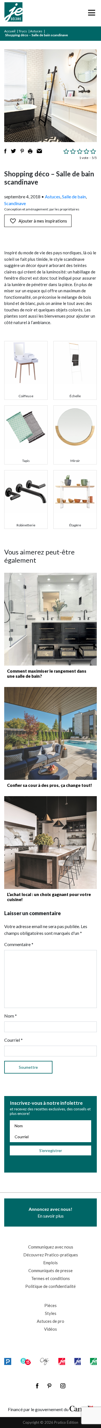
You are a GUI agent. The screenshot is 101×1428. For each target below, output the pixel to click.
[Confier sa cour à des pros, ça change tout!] (50, 733)
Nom (10, 1015)
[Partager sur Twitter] (13, 151)
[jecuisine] (61, 1361)
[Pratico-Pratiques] (7, 1361)
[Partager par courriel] (39, 151)
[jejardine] (93, 1361)
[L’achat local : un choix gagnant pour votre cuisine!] (50, 842)
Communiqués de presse (50, 1270)
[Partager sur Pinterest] (22, 151)
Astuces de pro (50, 1321)
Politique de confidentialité (50, 1286)
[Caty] (44, 1361)
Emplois (50, 1262)
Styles (50, 1313)
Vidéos (50, 1329)
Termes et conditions (50, 1278)
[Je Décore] (13, 13)
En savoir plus (50, 1212)
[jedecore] (77, 1361)
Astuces (36, 31)
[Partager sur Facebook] (5, 151)
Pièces (50, 1305)
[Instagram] (62, 1385)
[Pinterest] (49, 1385)
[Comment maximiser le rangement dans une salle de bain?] (50, 619)
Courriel (13, 1040)
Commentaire (18, 944)
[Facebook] (37, 1385)
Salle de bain (74, 196)
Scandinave (15, 203)
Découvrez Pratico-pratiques (50, 1254)
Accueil (9, 31)
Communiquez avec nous (50, 1246)
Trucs (23, 31)
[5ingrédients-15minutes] (25, 1361)
